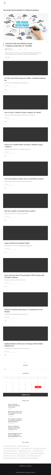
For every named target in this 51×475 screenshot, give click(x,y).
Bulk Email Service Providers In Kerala (10, 458)
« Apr (4, 397)
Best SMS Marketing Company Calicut (34, 455)
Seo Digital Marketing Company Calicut (37, 453)
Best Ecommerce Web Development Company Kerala (28, 458)
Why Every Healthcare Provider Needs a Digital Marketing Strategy (14, 428)
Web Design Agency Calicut (26, 448)
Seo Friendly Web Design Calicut (9, 446)
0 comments (19, 49)
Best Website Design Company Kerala (10, 453)
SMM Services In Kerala (21, 455)
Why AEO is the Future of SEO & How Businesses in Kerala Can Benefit (15, 413)
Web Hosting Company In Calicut (9, 455)
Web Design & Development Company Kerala (12, 448)
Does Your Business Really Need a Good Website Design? (24, 179)
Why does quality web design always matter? (20, 211)
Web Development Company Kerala (39, 448)
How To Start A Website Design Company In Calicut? (22, 112)
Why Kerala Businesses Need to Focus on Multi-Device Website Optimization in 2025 (15, 435)
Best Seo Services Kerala (23, 453)
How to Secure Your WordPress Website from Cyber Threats (14, 406)
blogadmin (10, 48)
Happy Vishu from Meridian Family (16, 243)
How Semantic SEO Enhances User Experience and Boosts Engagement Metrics (15, 420)
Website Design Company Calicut (23, 446)
